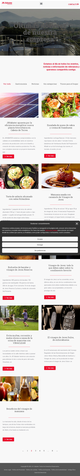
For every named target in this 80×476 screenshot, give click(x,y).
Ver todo (7, 84)
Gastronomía (21, 84)
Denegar (40, 245)
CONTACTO (73, 4)
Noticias (35, 84)
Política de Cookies (51, 230)
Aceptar (40, 239)
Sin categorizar (50, 84)
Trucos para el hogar (69, 84)
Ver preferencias (40, 250)
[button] (77, 224)
